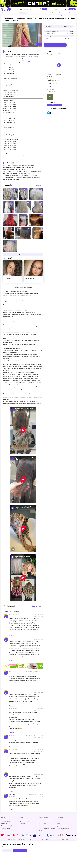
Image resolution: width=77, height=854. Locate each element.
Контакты (22, 826)
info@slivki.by (4, 823)
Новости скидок (39, 12)
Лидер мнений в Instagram (26, 821)
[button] (40, 35)
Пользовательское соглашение (27, 825)
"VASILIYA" (26, 62)
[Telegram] (48, 112)
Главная (5, 15)
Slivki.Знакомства (70, 12)
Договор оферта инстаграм (44, 821)
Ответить (11, 635)
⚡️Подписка (53, 12)
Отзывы (58, 826)
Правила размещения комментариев (46, 828)
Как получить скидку (61, 825)
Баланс (47, 12)
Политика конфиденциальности (45, 820)
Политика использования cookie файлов (65, 820)
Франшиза (22, 823)
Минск (55, 9)
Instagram (49, 86)
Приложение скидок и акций (63, 828)
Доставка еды (14, 12)
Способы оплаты (42, 823)
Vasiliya (9, 15)
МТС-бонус (62, 12)
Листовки (30, 12)
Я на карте (24, 12)
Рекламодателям (24, 820)
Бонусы (40, 830)
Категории (6, 13)
